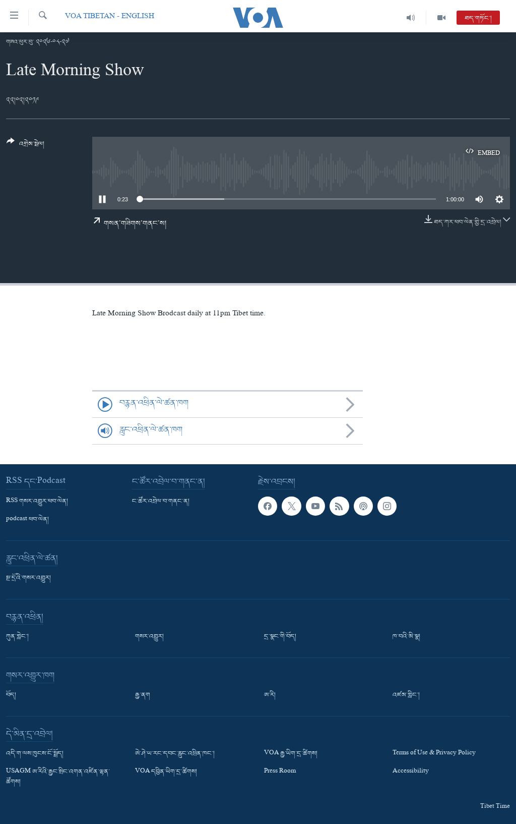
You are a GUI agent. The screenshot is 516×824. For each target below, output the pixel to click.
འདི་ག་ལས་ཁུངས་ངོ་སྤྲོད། (34, 754)
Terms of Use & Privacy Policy (434, 754)
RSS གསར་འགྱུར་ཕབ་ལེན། (37, 502)
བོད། (11, 695)
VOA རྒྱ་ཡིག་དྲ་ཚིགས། (290, 754)
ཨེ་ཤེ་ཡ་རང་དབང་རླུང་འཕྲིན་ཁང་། (175, 754)
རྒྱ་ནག (142, 695)
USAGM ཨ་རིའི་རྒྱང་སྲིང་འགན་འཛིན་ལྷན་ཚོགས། (58, 777)
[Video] (441, 18)
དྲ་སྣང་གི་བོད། (280, 637)
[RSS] (339, 506)
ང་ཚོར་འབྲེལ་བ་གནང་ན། (160, 502)
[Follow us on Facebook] (267, 506)
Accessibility (411, 772)
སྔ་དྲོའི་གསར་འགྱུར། (28, 578)
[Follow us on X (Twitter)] (291, 506)
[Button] (25, 146)
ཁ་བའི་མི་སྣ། (406, 637)
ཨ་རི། (270, 695)
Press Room (280, 772)
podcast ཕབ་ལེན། (27, 520)
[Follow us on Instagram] (387, 506)
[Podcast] (363, 506)
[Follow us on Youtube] (315, 506)
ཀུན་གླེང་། (17, 637)
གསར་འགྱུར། (149, 637)
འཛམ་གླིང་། (406, 695)
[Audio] (411, 18)
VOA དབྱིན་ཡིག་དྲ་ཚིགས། (166, 772)
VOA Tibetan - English (109, 17)
